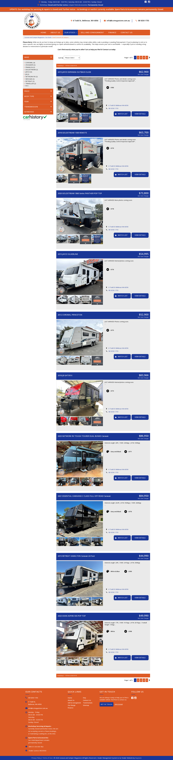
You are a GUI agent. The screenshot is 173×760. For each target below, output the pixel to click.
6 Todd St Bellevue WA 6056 (118, 105)
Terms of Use (48, 758)
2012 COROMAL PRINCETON (70, 315)
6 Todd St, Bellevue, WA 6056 (85, 20)
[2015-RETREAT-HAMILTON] (79, 579)
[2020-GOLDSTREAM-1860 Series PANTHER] (79, 216)
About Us (55, 32)
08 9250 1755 (143, 20)
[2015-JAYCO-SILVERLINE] (79, 277)
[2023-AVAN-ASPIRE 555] (79, 639)
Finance (112, 32)
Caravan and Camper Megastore (34, 37)
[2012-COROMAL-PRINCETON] (79, 338)
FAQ (84, 698)
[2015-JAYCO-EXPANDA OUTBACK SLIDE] (79, 95)
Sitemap (86, 705)
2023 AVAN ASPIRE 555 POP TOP (72, 616)
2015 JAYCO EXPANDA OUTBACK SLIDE (74, 72)
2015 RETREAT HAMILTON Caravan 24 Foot (76, 556)
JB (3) (27, 74)
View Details (140, 114)
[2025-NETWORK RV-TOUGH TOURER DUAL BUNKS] (79, 459)
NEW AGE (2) (29, 79)
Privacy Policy (36, 758)
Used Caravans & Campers (60, 37)
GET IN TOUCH (106, 704)
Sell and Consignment (92, 32)
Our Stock (69, 32)
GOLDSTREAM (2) (31, 70)
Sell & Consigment (74, 703)
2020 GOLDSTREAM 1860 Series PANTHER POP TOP (80, 193)
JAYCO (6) (28, 72)
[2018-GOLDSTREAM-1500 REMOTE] (79, 156)
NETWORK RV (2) (31, 77)
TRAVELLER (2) (30, 83)
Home (43, 32)
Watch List (123, 114)
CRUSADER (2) (30, 65)
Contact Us (126, 32)
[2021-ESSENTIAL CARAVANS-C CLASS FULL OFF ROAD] (79, 519)
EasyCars (138, 758)
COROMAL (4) (30, 63)
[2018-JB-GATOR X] (79, 398)
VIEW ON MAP (119, 704)
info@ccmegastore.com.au (118, 20)
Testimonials (87, 703)
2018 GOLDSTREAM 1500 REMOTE (72, 133)
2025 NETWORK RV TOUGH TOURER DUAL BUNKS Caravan (83, 436)
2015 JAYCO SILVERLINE (68, 254)
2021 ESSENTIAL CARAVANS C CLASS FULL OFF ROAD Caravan (84, 496)
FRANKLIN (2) (30, 67)
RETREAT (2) (29, 81)
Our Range (71, 705)
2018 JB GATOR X (65, 375)
